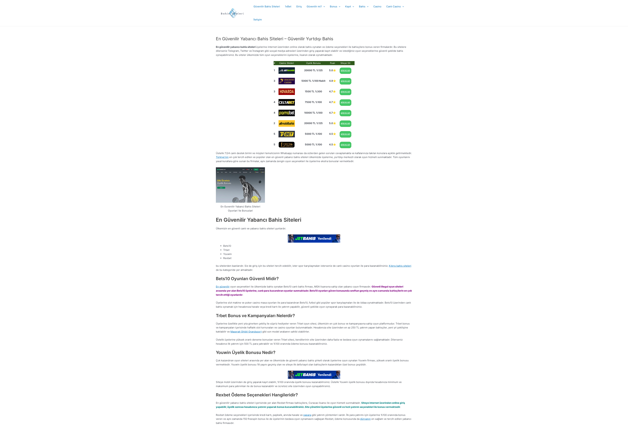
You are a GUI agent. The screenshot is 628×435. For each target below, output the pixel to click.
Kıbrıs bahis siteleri (400, 265)
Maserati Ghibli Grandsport (246, 331)
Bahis (362, 6)
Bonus (333, 6)
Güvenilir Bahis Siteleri (266, 6)
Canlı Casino (393, 6)
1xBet (288, 6)
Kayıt (348, 6)
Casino (377, 6)
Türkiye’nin (222, 157)
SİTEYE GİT (345, 71)
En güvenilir (223, 286)
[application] (323, 6)
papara (307, 414)
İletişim (257, 19)
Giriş (299, 6)
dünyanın (365, 418)
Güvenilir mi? (314, 6)
